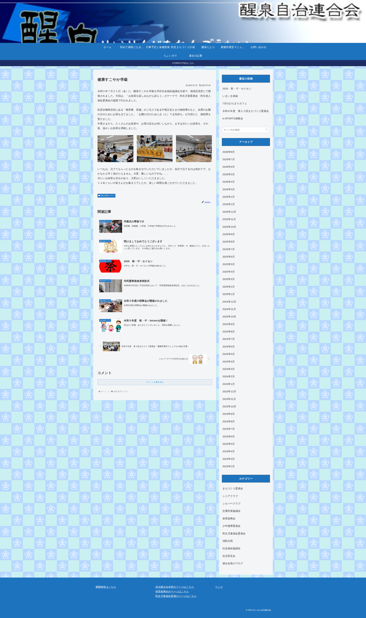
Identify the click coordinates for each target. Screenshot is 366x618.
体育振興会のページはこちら (172, 591)
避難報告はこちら (106, 587)
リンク (219, 587)
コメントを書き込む (155, 382)
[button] (266, 129)
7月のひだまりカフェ (234, 103)
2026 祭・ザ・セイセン (236, 88)
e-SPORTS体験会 (232, 118)
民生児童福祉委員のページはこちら (176, 596)
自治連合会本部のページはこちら (174, 587)
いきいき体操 (230, 96)
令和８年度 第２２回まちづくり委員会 (245, 111)
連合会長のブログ (108, 196)
